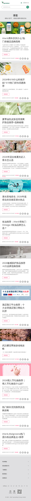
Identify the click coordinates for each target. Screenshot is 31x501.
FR (19, 486)
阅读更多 (6, 54)
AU (22, 486)
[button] (21, 3)
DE (16, 486)
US (11, 486)
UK (8, 486)
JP (13, 486)
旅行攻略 (17, 213)
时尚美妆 (17, 136)
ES (27, 486)
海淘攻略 (17, 58)
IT (24, 486)
